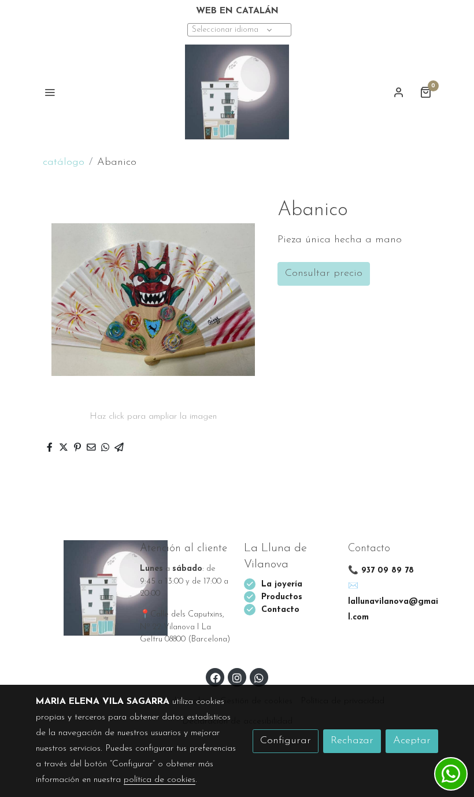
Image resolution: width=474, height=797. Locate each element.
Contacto (280, 610)
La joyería (281, 584)
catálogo (63, 162)
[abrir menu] (49, 92)
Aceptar (412, 741)
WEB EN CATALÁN (237, 11)
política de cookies (159, 779)
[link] (237, 92)
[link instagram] (237, 677)
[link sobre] (81, 587)
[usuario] (398, 92)
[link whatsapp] (259, 677)
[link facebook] (215, 677)
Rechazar (352, 741)
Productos (283, 597)
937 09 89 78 (387, 570)
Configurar (285, 741)
